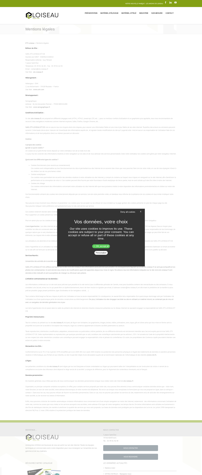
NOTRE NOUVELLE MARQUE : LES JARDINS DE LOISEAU (144, 3)
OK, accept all (102, 246)
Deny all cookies (127, 212)
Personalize (101, 253)
